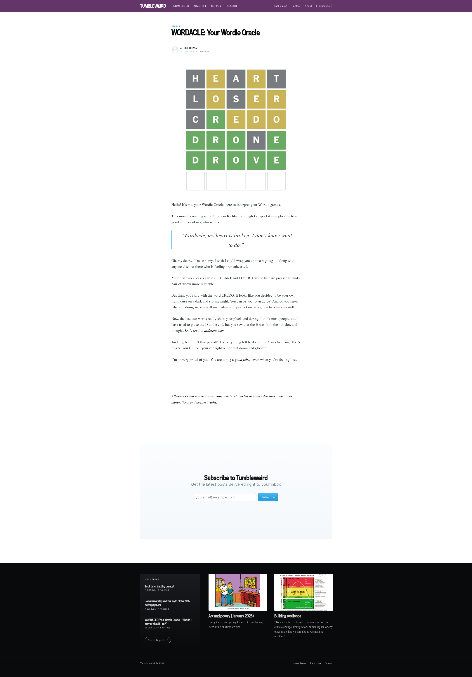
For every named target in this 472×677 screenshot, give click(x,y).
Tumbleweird (147, 663)
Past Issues (280, 5)
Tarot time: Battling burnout (159, 586)
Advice (175, 26)
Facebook (315, 663)
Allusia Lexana (188, 48)
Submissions (180, 5)
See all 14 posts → (158, 640)
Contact (296, 5)
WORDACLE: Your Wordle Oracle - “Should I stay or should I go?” (168, 622)
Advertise (200, 5)
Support (216, 5)
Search (232, 5)
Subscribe (324, 5)
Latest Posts (299, 663)
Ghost (328, 663)
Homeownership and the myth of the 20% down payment (167, 603)
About (308, 5)
